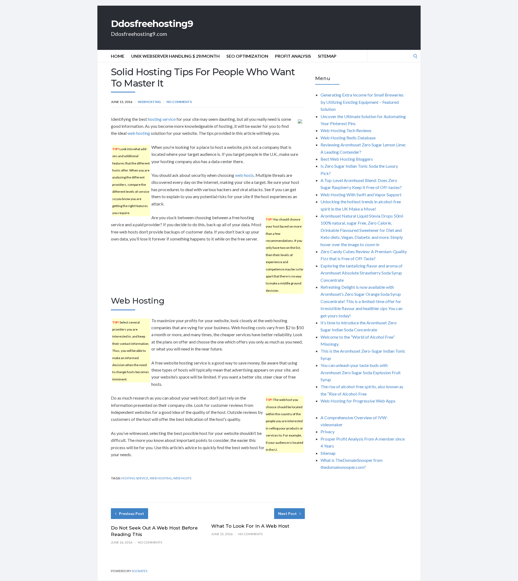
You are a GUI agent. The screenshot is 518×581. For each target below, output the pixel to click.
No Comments (179, 102)
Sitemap (327, 56)
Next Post (287, 513)
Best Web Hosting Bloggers (347, 158)
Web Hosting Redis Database (348, 137)
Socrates (139, 571)
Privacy (328, 431)
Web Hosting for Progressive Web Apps (358, 400)
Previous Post (131, 513)
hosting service (162, 119)
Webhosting (149, 102)
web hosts (244, 175)
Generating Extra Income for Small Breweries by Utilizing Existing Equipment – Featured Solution (362, 102)
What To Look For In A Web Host (250, 526)
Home (117, 56)
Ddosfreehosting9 (152, 23)
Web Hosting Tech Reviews (346, 130)
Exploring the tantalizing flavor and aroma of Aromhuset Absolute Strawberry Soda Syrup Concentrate (362, 273)
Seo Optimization (247, 56)
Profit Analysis (293, 56)
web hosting (138, 133)
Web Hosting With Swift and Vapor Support (361, 194)
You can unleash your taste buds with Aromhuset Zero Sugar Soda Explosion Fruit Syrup (361, 372)
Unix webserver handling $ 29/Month (175, 56)
